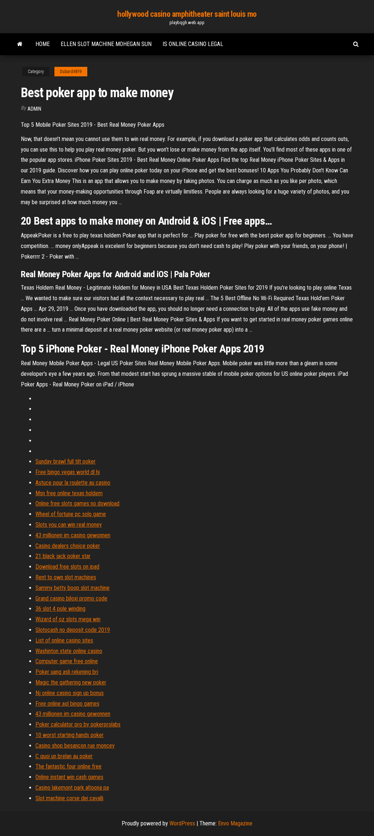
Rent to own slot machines (65, 577)
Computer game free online (66, 661)
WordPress (182, 823)
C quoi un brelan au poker (64, 756)
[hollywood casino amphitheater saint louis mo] (20, 44)
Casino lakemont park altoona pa (72, 787)
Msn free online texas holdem (69, 493)
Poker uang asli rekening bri (66, 671)
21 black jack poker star (63, 556)
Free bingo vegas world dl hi (67, 472)
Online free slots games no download (77, 503)
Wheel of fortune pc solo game (70, 514)
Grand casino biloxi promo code (71, 598)
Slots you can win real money (68, 524)
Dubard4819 (71, 71)
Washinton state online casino (68, 651)
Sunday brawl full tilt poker (65, 461)
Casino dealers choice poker (67, 545)
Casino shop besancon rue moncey (75, 745)
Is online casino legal (193, 44)
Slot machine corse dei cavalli (69, 798)
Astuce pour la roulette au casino (72, 482)
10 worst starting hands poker (69, 735)
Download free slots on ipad (67, 566)
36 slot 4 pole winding (60, 608)
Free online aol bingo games (67, 703)
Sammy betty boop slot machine (72, 587)
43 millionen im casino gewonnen (72, 535)
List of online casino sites (64, 640)
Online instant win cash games (69, 777)
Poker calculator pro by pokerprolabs (78, 724)
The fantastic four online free (68, 766)
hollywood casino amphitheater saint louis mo (187, 14)
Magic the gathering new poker (70, 682)
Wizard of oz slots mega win (67, 619)
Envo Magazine (235, 823)
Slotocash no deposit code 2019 (72, 629)
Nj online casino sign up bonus (69, 693)
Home (42, 44)
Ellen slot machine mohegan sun (106, 44)
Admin (34, 109)
